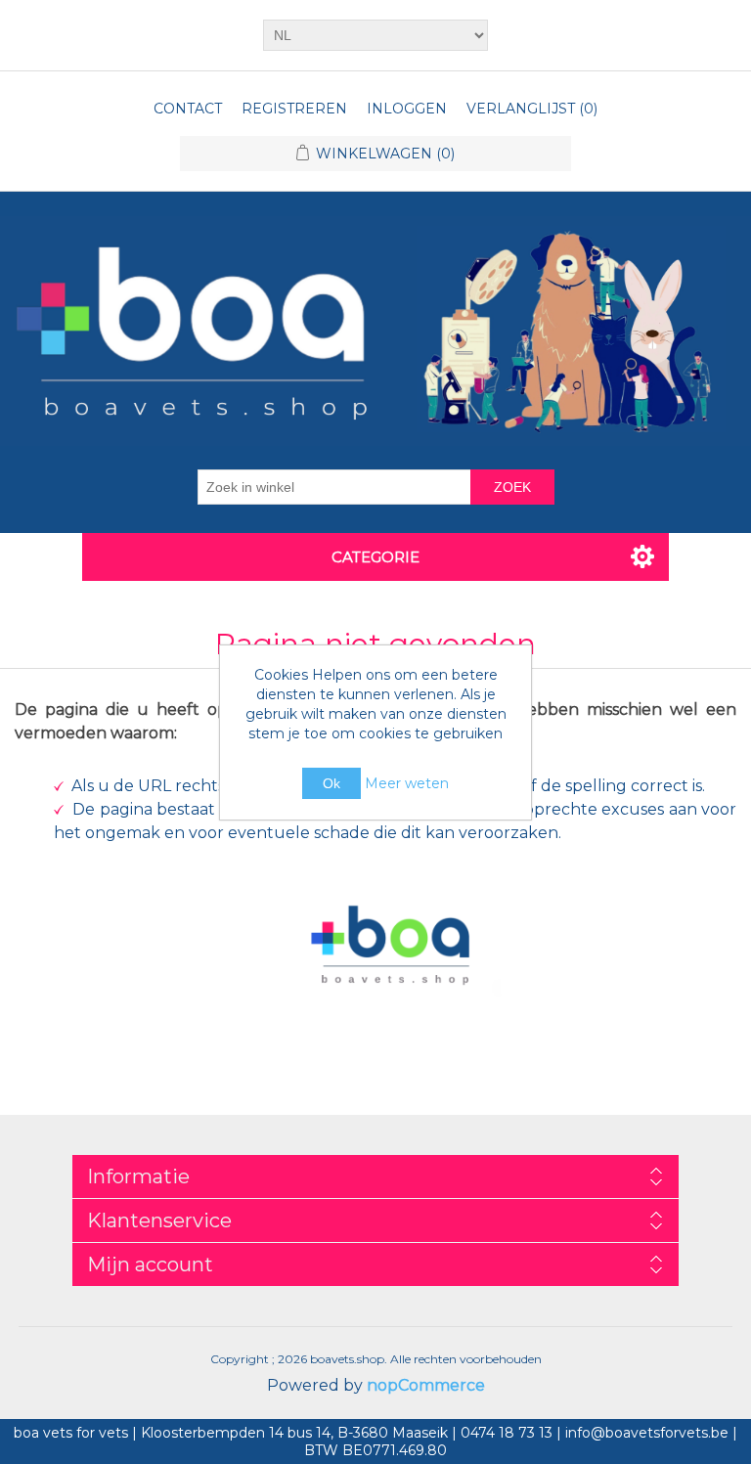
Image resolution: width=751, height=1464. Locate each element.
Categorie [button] (375, 557)
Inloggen (407, 108)
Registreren (294, 108)
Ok (331, 783)
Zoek (512, 487)
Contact (188, 108)
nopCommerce (426, 1385)
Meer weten (407, 783)
